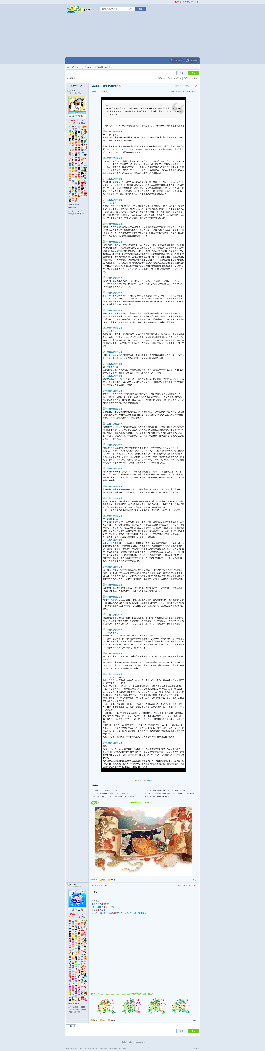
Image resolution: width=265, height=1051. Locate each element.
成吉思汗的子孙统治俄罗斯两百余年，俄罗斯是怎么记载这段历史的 (170, 793)
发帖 (193, 73)
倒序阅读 (161, 78)
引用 (103, 880)
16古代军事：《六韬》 (103, 907)
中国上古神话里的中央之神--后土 (157, 796)
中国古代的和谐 (100, 904)
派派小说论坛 (75, 67)
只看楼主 (179, 92)
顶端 (194, 880)
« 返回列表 (71, 78)
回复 (182, 73)
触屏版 (196, 1048)
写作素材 (88, 67)
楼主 (193, 92)
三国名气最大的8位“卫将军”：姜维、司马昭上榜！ (111, 793)
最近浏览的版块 (189, 78)
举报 (172, 92)
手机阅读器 (177, 60)
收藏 (139, 780)
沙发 (193, 885)
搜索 (140, 9)
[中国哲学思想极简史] (113, 131)
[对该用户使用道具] (82, 116)
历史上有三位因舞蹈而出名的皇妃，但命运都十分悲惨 (165, 790)
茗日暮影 (73, 884)
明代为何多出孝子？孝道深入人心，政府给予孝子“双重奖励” (119, 913)
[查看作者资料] (79, 116)
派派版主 (76, 205)
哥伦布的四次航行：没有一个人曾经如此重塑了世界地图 (114, 796)
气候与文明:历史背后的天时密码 (105, 790)
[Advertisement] (132, 36)
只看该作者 (186, 885)
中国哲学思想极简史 (102, 67)
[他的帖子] (76, 116)
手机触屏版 (193, 60)
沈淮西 (72, 91)
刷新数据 (177, 86)
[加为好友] (73, 116)
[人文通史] (95, 86)
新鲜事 (149, 780)
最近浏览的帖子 (173, 78)
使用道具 (186, 92)
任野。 (75, 208)
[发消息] (70, 116)
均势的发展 (98, 910)
